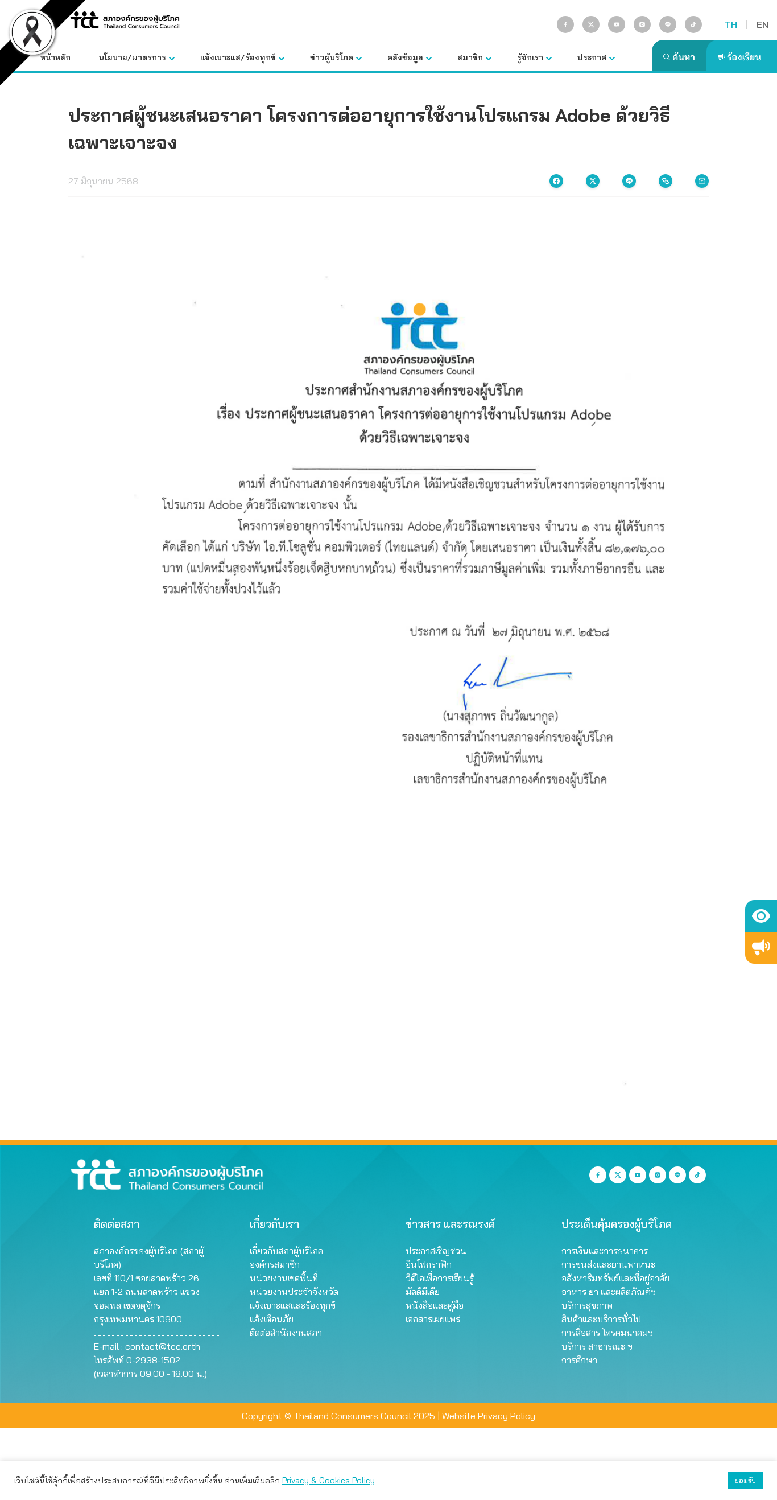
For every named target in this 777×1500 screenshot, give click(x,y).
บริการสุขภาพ (587, 1305)
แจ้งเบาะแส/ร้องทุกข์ (238, 57)
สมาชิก (470, 57)
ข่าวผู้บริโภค (331, 57)
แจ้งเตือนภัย (272, 1319)
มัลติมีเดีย (423, 1291)
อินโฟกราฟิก (429, 1264)
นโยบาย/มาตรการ (132, 57)
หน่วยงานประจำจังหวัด (294, 1291)
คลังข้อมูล (405, 57)
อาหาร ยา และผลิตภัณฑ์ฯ (608, 1291)
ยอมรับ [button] (745, 1480)
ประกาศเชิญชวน (436, 1250)
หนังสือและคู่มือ (435, 1305)
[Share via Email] (702, 181)
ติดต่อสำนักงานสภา (286, 1332)
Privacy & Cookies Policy (328, 1480)
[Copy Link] (665, 181)
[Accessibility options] (761, 916)
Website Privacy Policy (488, 1415)
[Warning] (761, 948)
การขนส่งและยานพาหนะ (608, 1264)
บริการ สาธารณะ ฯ (597, 1346)
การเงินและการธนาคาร (604, 1250)
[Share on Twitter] (593, 181)
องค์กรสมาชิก (275, 1264)
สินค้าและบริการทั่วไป (601, 1319)
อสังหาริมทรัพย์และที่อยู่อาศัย (615, 1278)
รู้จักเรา (530, 57)
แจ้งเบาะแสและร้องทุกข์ (293, 1305)
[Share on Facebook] (556, 181)
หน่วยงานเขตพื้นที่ (284, 1278)
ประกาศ (591, 57)
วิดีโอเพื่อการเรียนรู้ (440, 1278)
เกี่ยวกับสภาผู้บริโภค (286, 1250)
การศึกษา (579, 1360)
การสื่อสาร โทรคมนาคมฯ (607, 1332)
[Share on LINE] (629, 181)
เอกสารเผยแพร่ (433, 1319)
